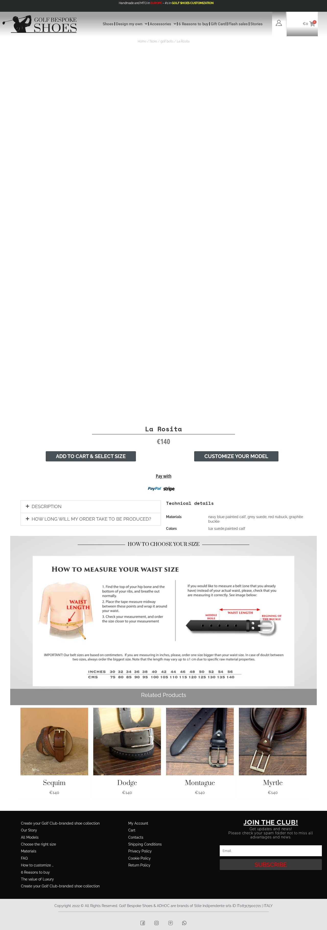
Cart (131, 830)
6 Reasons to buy (193, 24)
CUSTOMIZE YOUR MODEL (236, 456)
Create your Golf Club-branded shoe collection (60, 823)
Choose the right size (38, 844)
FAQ (24, 858)
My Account (138, 823)
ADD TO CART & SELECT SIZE (91, 456)
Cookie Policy (139, 858)
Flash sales (238, 24)
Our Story (29, 830)
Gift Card (218, 24)
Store (153, 41)
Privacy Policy (140, 851)
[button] (91, 506)
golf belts (166, 41)
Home (142, 41)
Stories (256, 24)
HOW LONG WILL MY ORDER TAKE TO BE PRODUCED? (91, 519)
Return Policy (139, 865)
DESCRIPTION (47, 506)
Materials (28, 851)
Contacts (135, 837)
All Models (30, 837)
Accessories (160, 24)
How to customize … (37, 865)
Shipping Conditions (145, 844)
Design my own (129, 24)
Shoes (108, 24)
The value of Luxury (37, 879)
